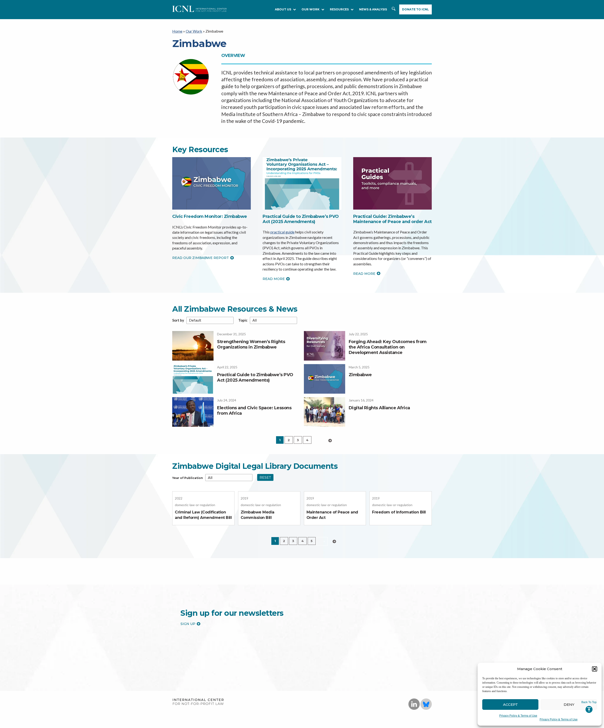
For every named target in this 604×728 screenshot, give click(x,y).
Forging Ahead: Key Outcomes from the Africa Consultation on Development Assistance (388, 347)
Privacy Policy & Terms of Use (518, 715)
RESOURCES (339, 9)
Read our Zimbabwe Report (200, 258)
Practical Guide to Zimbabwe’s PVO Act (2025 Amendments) (301, 219)
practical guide (282, 232)
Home (177, 31)
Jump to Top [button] (589, 707)
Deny (569, 704)
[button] (594, 669)
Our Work (310, 9)
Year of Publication (187, 478)
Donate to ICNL (415, 9)
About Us (283, 9)
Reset (265, 477)
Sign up (187, 624)
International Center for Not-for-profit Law (198, 701)
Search (394, 11)
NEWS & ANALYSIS (373, 9)
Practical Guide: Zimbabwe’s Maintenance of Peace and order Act (392, 219)
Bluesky (426, 704)
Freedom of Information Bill (399, 512)
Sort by (178, 320)
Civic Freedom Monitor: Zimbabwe (209, 216)
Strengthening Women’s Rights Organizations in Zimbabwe (251, 344)
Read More (274, 279)
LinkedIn (414, 704)
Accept (510, 704)
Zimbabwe (360, 374)
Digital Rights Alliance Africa (379, 407)
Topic (242, 320)
